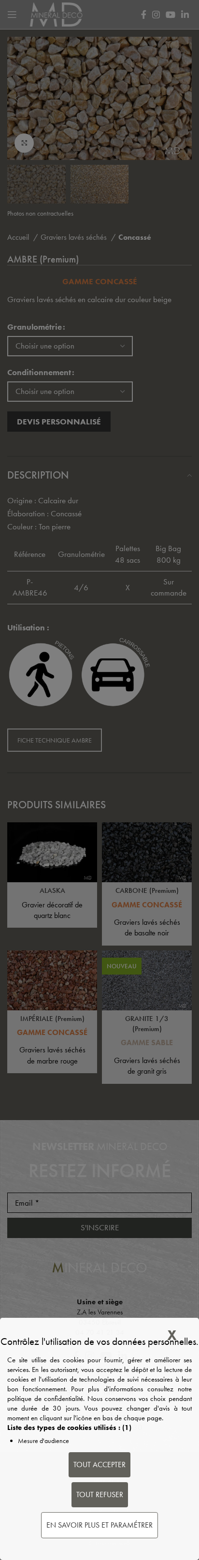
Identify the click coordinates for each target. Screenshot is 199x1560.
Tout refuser (99, 1494)
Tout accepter (99, 1464)
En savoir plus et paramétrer (99, 1525)
